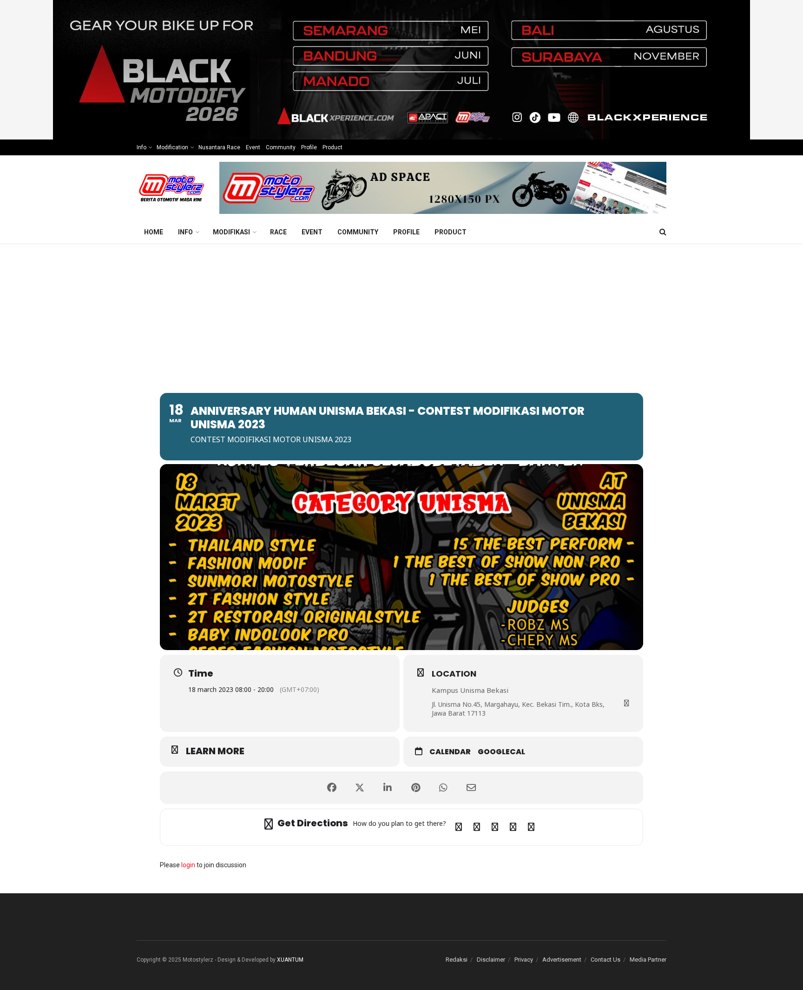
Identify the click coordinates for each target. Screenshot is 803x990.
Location (454, 673)
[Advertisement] (401, 314)
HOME (153, 232)
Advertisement (561, 959)
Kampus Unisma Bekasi (470, 690)
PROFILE (406, 232)
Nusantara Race (219, 147)
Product (332, 147)
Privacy (523, 959)
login (188, 865)
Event (253, 147)
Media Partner (648, 959)
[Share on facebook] (331, 787)
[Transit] (495, 827)
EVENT (312, 232)
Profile (309, 147)
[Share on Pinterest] (415, 787)
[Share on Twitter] (359, 787)
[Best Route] (459, 827)
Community (281, 147)
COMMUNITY (357, 232)
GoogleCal (501, 752)
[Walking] (513, 827)
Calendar (450, 752)
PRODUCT (450, 232)
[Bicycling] (531, 827)
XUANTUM (290, 960)
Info (141, 147)
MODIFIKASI (231, 232)
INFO (185, 232)
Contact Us (605, 959)
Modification (172, 147)
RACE (278, 232)
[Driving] (477, 827)
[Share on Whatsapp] (443, 787)
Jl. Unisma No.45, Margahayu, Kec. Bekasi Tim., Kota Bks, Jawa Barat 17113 (518, 709)
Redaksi (456, 959)
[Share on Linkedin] (387, 787)
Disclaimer (491, 959)
